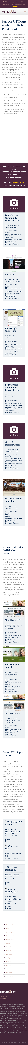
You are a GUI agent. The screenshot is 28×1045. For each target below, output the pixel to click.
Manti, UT (8, 950)
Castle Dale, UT (10, 936)
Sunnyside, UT (9, 976)
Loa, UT (8, 969)
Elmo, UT (8, 947)
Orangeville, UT (10, 932)
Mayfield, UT (9, 954)
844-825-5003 (14, 6)
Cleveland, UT (9, 943)
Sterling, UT (9, 958)
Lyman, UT (9, 972)
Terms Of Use (3, 996)
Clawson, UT (9, 924)
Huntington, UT (10, 939)
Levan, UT (8, 961)
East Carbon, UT (10, 965)
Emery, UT (9, 928)
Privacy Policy (3, 998)
